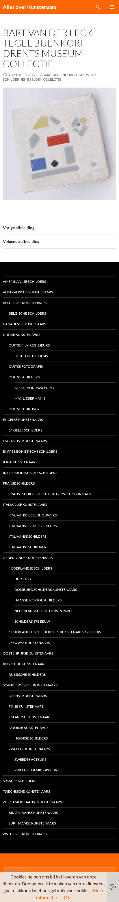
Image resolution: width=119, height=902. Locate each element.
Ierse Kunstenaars (20, 462)
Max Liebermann (29, 398)
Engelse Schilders (25, 430)
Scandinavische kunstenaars (30, 685)
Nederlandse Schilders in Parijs (43, 611)
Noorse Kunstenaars (28, 727)
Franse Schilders (19, 483)
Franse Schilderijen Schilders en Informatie (50, 494)
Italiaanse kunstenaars (25, 504)
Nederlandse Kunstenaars (28, 557)
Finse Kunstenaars (26, 706)
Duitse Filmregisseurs (29, 345)
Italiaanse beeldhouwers (33, 515)
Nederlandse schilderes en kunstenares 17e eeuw (55, 632)
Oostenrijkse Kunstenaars (28, 653)
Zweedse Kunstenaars (29, 749)
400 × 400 (51, 75)
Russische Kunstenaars (24, 664)
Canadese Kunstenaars (24, 324)
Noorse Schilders (31, 738)
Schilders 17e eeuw (32, 621)
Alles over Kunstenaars (29, 7)
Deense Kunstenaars (28, 696)
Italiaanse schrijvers (28, 547)
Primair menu (112, 7)
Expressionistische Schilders (30, 451)
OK (67, 897)
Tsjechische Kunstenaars (26, 791)
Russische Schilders (27, 674)
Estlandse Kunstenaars (25, 441)
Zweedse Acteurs (30, 759)
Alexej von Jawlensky (34, 388)
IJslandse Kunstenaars (30, 717)
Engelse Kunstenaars (23, 419)
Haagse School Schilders (38, 600)
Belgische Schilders (27, 313)
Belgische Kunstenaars (25, 303)
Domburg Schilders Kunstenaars (45, 589)
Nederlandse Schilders (30, 568)
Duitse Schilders (24, 377)
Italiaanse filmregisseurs (33, 526)
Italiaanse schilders (28, 536)
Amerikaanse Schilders (24, 281)
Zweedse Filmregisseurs (36, 770)
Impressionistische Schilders (30, 473)
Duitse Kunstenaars (21, 334)
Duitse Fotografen (26, 366)
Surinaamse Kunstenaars (32, 823)
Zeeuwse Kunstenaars (29, 642)
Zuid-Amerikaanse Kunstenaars (32, 802)
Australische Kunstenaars (28, 292)
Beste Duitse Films (31, 356)
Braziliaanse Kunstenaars (33, 812)
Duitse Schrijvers (25, 409)
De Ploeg (22, 579)
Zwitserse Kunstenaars (25, 834)
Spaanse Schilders (19, 781)
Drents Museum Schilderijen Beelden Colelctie (49, 77)
